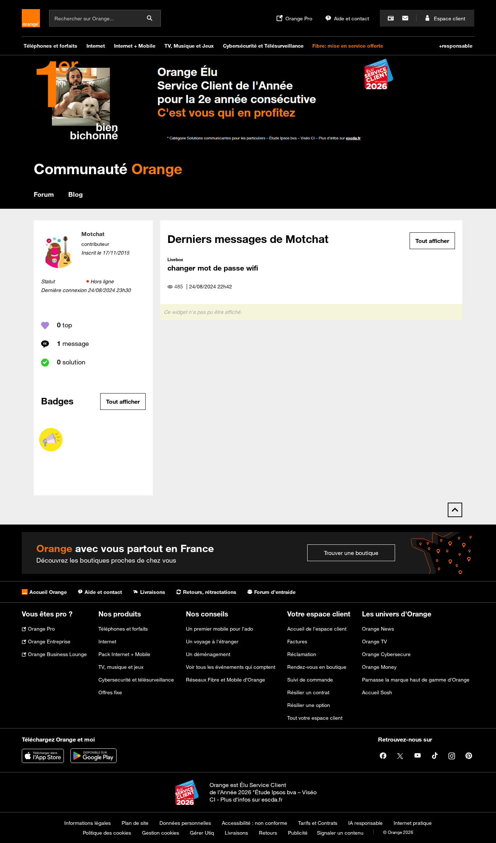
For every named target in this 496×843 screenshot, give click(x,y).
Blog (75, 194)
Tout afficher (123, 401)
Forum (44, 194)
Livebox (175, 259)
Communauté (108, 168)
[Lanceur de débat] (50, 439)
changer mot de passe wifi (212, 267)
